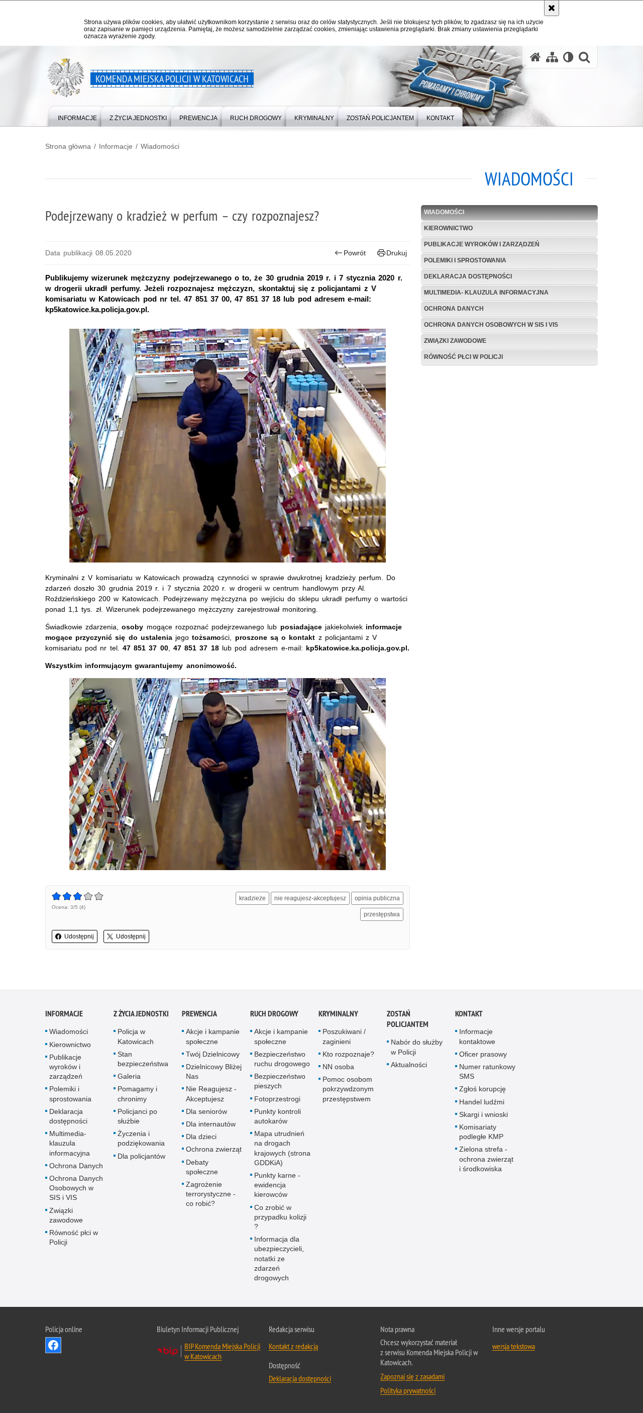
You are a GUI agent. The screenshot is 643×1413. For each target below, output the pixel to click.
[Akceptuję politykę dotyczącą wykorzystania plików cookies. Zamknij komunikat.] (551, 8)
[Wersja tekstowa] (568, 57)
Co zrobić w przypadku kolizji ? (280, 1217)
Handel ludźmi (481, 1102)
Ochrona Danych (454, 308)
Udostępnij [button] (79, 936)
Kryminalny (338, 1014)
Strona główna (68, 146)
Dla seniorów (206, 1111)
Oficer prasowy (483, 1054)
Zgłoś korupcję (482, 1089)
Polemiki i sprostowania (465, 260)
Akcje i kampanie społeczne (213, 1037)
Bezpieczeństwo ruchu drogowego (282, 1059)
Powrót (355, 253)
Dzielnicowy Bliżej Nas (214, 1071)
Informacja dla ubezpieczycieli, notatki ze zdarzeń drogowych (279, 1258)
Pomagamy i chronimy (137, 1094)
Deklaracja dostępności (468, 276)
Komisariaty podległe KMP (481, 1132)
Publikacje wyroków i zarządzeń (482, 244)
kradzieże (252, 898)
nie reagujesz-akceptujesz (310, 898)
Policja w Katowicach (136, 1037)
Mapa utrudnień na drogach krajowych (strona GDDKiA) (282, 1148)
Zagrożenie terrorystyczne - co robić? (211, 1193)
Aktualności (409, 1065)
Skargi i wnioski (483, 1114)
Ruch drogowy (274, 1014)
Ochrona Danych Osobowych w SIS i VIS (491, 324)
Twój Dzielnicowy (213, 1054)
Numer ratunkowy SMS (487, 1071)
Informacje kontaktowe (477, 1037)
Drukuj (396, 253)
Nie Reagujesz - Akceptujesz (211, 1094)
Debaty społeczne (202, 1167)
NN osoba (338, 1067)
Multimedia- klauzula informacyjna (486, 292)
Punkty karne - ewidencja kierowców (277, 1184)
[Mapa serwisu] (552, 57)
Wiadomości (160, 146)
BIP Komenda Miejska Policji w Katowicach (222, 1351)
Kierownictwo (448, 228)
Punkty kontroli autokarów (277, 1116)
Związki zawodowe (455, 340)
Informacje (116, 146)
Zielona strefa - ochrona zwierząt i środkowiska (486, 1159)
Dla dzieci (201, 1137)
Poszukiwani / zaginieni (344, 1037)
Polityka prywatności (408, 1390)
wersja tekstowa (513, 1346)
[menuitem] (77, 116)
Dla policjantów (141, 1156)
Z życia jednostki (141, 1014)
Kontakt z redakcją (293, 1346)
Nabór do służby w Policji (417, 1047)
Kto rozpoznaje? (348, 1054)
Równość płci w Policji (463, 356)
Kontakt (469, 1014)
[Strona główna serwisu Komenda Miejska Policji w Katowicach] (535, 57)
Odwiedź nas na (53, 1345)
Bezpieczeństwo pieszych (279, 1081)
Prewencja (199, 1014)
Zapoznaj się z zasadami (412, 1376)
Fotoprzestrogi (277, 1099)
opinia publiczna (377, 898)
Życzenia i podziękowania (141, 1138)
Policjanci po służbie (137, 1116)
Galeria (129, 1076)
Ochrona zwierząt (214, 1150)
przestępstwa (382, 914)
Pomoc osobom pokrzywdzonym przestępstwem (348, 1088)
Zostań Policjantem (407, 1019)
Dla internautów (211, 1124)
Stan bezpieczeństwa (143, 1059)
